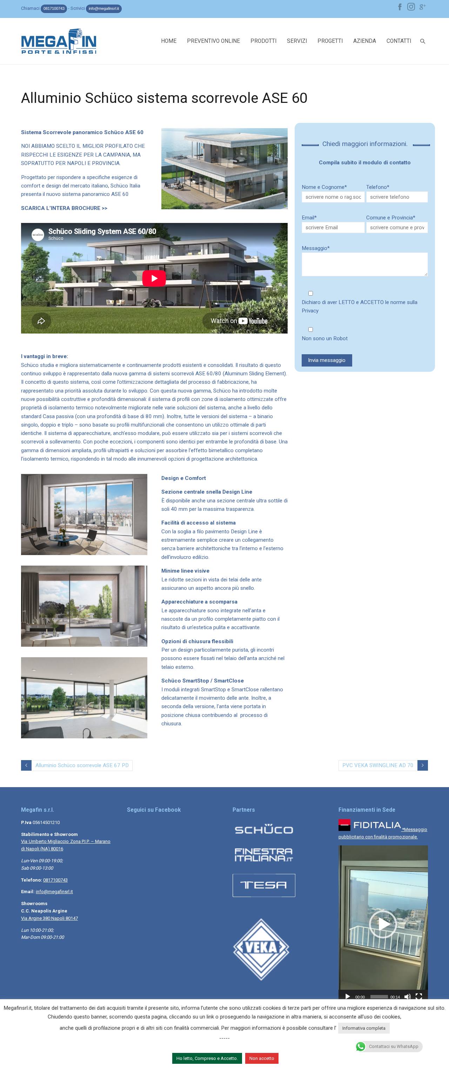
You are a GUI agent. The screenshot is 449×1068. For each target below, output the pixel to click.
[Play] (347, 996)
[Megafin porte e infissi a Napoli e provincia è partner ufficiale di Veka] (264, 979)
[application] (383, 924)
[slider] (379, 996)
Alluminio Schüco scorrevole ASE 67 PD (82, 765)
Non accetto (261, 1058)
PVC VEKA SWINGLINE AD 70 (378, 765)
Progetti (330, 41)
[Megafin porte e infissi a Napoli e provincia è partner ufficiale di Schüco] (264, 836)
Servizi (297, 41)
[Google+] (422, 6)
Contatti (399, 41)
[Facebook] (400, 6)
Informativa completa (364, 1028)
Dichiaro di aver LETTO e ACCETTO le (359, 306)
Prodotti (263, 41)
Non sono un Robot (325, 338)
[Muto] (407, 996)
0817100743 (54, 8)
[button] (383, 924)
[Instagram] (411, 6)
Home (168, 41)
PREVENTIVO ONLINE (213, 41)
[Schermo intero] (418, 996)
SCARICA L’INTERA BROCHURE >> (64, 208)
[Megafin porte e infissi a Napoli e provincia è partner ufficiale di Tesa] (264, 898)
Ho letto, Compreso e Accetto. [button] (207, 1058)
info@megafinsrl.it (104, 8)
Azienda (364, 41)
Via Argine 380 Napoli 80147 (49, 918)
